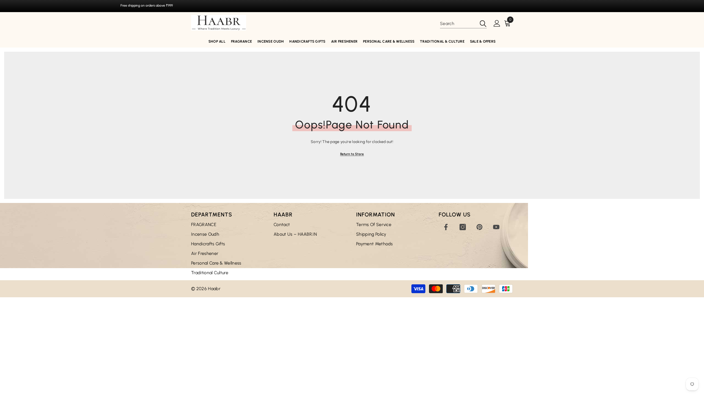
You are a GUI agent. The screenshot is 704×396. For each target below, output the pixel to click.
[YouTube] (496, 227)
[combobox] (458, 23)
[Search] (463, 23)
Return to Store (352, 154)
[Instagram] (462, 227)
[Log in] (497, 23)
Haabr (214, 288)
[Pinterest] (479, 227)
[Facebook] (446, 227)
